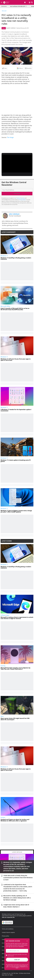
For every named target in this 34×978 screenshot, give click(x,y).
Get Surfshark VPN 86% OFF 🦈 (18, 6)
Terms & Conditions (15, 966)
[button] (32, 2)
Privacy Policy (22, 965)
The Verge (10, 137)
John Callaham (12, 28)
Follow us (21, 68)
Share (5, 68)
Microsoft (4, 11)
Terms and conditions (7, 929)
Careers (4, 946)
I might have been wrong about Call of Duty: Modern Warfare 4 (16, 906)
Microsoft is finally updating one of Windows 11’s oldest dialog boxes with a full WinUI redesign (17, 898)
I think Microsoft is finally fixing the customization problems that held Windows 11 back (18, 878)
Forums (4, 957)
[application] (17, 163)
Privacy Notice (22, 199)
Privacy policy (5, 936)
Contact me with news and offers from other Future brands (17, 955)
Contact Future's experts (8, 932)
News (3, 28)
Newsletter (29, 68)
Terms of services (20, 198)
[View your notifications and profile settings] (24, 2)
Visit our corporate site (8, 917)
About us (4, 953)
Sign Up (17, 960)
